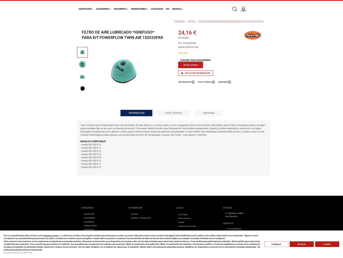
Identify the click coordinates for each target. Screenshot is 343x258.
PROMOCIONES (90, 226)
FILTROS (192, 21)
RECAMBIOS (179, 21)
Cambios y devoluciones (141, 218)
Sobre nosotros (184, 218)
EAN (180, 47)
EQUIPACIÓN (89, 214)
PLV (167, 9)
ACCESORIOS (89, 218)
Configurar (276, 244)
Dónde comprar (190, 65)
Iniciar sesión (245, 8)
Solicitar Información (197, 73)
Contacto (134, 214)
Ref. (180, 43)
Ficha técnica (173, 113)
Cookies (181, 222)
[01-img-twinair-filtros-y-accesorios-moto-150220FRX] (82, 52)
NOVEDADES (89, 230)
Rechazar (301, 244)
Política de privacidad (187, 226)
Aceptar (327, 244)
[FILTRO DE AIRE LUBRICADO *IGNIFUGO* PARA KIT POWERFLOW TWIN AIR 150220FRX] (82, 64)
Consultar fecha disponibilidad (195, 60)
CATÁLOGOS (157, 9)
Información (136, 113)
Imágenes (209, 113)
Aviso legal (183, 214)
